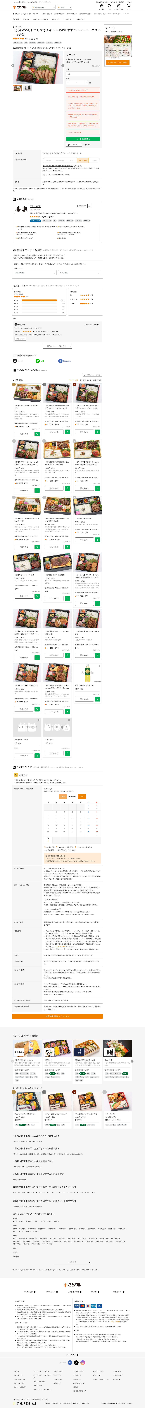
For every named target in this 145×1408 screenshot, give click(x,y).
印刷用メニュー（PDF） (93, 375)
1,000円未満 (16, 1167)
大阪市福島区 (33, 1239)
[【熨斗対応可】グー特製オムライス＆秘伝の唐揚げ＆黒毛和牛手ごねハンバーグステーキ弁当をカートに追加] (67, 711)
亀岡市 (21, 1231)
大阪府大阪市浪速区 (19, 1179)
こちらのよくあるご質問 (52, 879)
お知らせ (96, 1375)
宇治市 (15, 1231)
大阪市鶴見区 (109, 1241)
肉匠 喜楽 (18, 26)
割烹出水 (18, 1120)
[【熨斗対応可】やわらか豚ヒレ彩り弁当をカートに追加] (97, 655)
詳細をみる (24, 434)
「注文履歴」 (57, 902)
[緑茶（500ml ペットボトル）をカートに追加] (97, 699)
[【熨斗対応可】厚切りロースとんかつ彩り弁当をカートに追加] (67, 655)
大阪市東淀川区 (115, 1239)
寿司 (48, 1192)
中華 (23, 1192)
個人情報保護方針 (78, 1391)
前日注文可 (37, 1154)
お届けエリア (18, 268)
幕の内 (87, 1192)
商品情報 (16, 19)
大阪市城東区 (46, 1241)
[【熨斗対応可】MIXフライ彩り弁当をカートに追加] (37, 709)
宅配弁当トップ (18, 1375)
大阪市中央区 (36, 1244)
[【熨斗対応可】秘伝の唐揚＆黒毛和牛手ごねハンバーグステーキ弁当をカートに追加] (67, 432)
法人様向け (114, 2)
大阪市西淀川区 (103, 1239)
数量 (67, 78)
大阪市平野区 (16, 1244)
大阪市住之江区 (120, 1241)
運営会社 (76, 1379)
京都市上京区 (32, 1229)
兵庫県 (44, 227)
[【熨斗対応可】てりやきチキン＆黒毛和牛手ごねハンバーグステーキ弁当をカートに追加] (37, 490)
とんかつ (42, 1192)
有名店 (21, 1154)
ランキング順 (73, 380)
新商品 (25, 1154)
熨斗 (67, 69)
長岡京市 (28, 1231)
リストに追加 (73, 145)
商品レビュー (56, 19)
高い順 (82, 380)
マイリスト (128, 2)
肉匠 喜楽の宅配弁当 (85, 14)
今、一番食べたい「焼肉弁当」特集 (69, 1270)
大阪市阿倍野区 (56, 1241)
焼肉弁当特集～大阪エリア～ (90, 1270)
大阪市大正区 (71, 1239)
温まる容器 (52, 1154)
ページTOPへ (71, 1355)
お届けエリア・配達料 (40, 19)
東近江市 (56, 1221)
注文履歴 (41, 1331)
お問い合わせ (117, 1292)
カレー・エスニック (58, 1192)
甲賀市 (49, 1221)
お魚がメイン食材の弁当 (20, 1141)
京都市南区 (82, 1229)
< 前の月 (62, 796)
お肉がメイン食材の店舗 (35, 1206)
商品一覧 (68, 19)
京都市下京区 (73, 1229)
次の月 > (82, 796)
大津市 (15, 1221)
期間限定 (30, 1154)
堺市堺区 (49, 1244)
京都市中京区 (52, 1229)
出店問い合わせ (78, 1383)
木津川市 (35, 1231)
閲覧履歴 (121, 2)
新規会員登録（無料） (102, 2)
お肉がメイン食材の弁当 (35, 1141)
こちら (74, 861)
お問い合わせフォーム (73, 914)
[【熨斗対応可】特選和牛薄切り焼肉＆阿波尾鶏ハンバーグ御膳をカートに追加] (67, 488)
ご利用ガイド (80, 19)
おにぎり (80, 1192)
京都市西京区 (122, 1229)
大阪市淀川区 (99, 1241)
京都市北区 (22, 1229)
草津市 (36, 1221)
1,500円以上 (38, 1167)
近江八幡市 (29, 1221)
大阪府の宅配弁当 (47, 14)
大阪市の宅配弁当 (59, 14)
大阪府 (39, 227)
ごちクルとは (28, 1292)
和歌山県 (54, 227)
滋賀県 (28, 227)
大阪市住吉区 (67, 1241)
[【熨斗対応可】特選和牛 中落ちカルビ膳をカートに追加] (37, 434)
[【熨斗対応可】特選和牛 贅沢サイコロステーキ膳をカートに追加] (37, 547)
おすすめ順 (97, 380)
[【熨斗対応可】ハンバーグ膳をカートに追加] (37, 596)
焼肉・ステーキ (32, 1192)
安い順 (89, 380)
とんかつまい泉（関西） (114, 1120)
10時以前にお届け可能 (62, 1154)
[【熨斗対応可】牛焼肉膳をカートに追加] (97, 539)
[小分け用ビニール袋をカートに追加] (37, 755)
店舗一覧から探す (19, 1383)
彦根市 (21, 1221)
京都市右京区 (92, 1229)
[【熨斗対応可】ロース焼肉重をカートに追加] (67, 598)
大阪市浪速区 (93, 1239)
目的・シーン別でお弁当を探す (47, 1270)
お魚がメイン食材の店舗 (20, 1206)
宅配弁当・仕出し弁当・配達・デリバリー (27, 14)
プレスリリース (84, 1403)
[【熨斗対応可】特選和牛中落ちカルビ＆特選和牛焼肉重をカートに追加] (67, 547)
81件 (45, 216)
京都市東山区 (62, 1229)
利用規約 (94, 1292)
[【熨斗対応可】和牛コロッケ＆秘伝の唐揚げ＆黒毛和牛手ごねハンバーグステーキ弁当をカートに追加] (97, 603)
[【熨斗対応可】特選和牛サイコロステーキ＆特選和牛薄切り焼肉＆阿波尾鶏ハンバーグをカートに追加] (97, 488)
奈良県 (49, 227)
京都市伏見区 (102, 1229)
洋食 (19, 1192)
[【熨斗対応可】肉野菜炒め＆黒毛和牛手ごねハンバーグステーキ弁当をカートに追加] (97, 432)
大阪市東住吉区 (78, 1241)
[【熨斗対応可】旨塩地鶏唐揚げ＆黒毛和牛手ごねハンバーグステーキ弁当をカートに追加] (37, 657)
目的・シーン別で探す (20, 1387)
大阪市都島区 (23, 1239)
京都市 (15, 1229)
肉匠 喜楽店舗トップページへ (57, 1016)
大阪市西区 (53, 1239)
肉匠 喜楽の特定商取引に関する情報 (56, 1000)
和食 (14, 1192)
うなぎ (93, 1192)
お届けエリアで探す (19, 1379)
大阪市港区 (62, 1239)
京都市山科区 (112, 1229)
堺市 (43, 1244)
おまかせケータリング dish (41, 1389)
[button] (35, 272)
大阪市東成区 (16, 1241)
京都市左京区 (42, 1229)
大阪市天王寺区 (82, 1239)
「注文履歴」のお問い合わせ (74, 905)
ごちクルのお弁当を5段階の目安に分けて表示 (58, 166)
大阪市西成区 (89, 1241)
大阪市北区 (26, 1244)
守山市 (43, 1221)
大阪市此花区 (43, 1239)
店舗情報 (26, 19)
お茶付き (15, 1154)
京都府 (34, 227)
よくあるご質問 (60, 946)
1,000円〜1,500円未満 (27, 1167)
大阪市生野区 (27, 1241)
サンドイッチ (70, 1192)
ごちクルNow (117, 1375)
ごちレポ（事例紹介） (99, 1379)
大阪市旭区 (36, 1241)
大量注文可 (44, 1154)
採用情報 (75, 1403)
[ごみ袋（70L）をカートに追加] (67, 753)
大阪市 (15, 1239)
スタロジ (116, 1379)
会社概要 (47, 1403)
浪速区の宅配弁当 (72, 14)
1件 (32, 39)
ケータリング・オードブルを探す (117, 62)
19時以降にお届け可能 (76, 1154)
